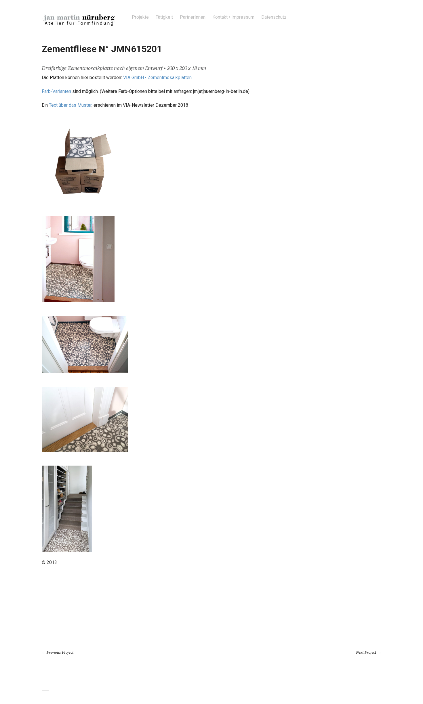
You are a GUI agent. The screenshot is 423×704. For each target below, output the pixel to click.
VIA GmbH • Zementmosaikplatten (157, 77)
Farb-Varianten (56, 91)
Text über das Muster (70, 105)
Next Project (366, 652)
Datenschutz (274, 17)
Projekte (140, 17)
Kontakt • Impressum (233, 17)
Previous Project (60, 652)
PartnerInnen (192, 17)
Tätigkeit (164, 17)
